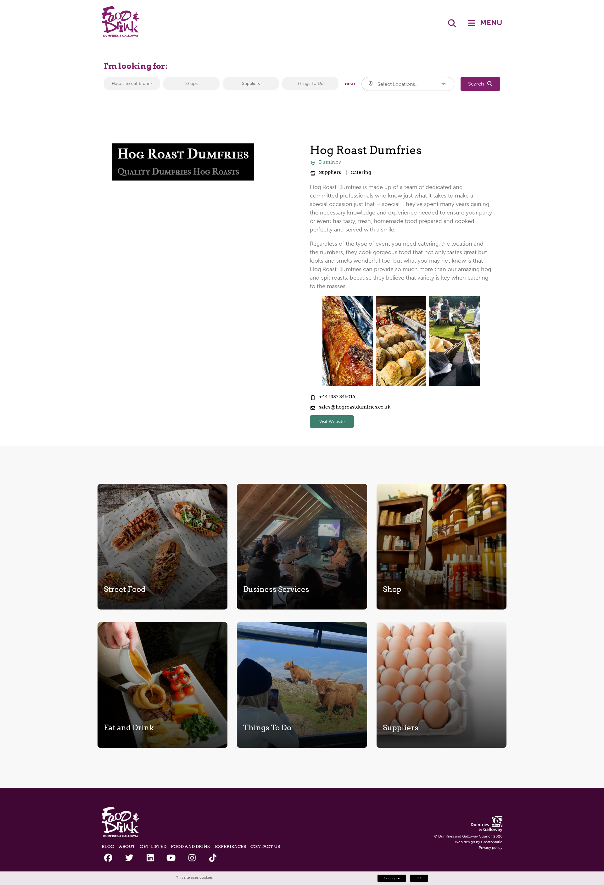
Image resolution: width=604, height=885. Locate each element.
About (127, 846)
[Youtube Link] (171, 858)
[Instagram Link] (192, 858)
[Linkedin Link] (150, 858)
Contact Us (265, 846)
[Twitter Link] (129, 858)
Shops (191, 83)
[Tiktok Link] (213, 858)
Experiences (230, 846)
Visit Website (332, 421)
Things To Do (310, 83)
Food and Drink (190, 846)
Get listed (153, 846)
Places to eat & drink (132, 83)
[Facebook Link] (108, 858)
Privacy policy (490, 847)
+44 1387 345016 (337, 396)
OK (419, 878)
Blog (108, 846)
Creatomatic (491, 842)
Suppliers (251, 83)
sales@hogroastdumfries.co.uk (354, 407)
